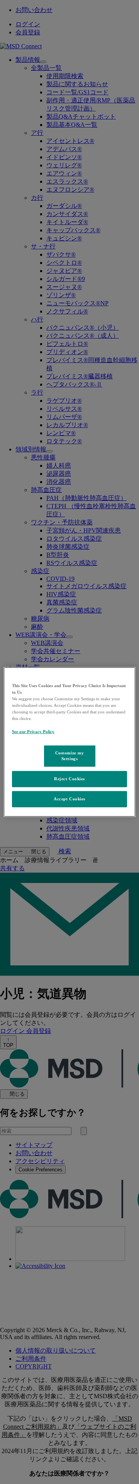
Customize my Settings (69, 755)
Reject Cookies (69, 778)
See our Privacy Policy (33, 731)
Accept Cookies (69, 798)
